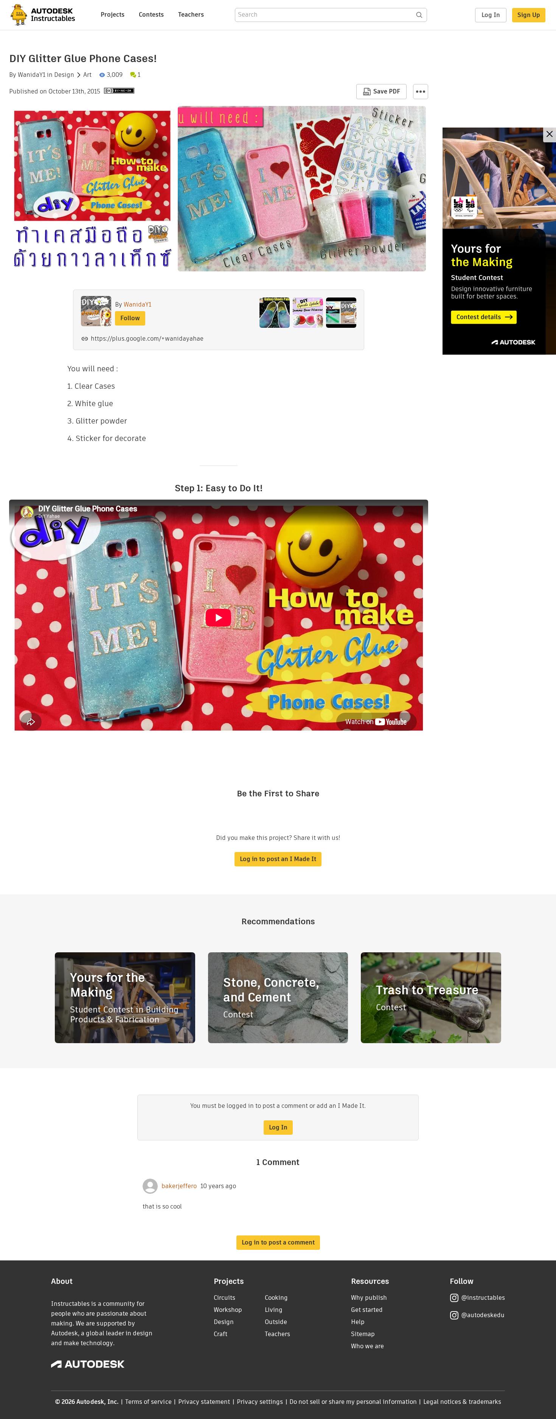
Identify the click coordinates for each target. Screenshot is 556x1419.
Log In (490, 15)
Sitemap (363, 1334)
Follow (130, 318)
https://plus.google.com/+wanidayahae (147, 338)
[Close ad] (549, 135)
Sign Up (528, 15)
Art (87, 75)
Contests (151, 14)
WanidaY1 (31, 75)
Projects (112, 14)
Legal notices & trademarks (462, 1401)
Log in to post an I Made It (278, 859)
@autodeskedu (483, 1315)
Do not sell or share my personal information (352, 1401)
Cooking (276, 1297)
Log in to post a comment (278, 1242)
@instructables (483, 1297)
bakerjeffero (179, 1186)
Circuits (224, 1297)
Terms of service (148, 1401)
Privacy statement (204, 1401)
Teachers (191, 14)
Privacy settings (260, 1401)
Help (358, 1322)
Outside (276, 1322)
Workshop (228, 1309)
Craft (220, 1334)
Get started (367, 1309)
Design (64, 75)
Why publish (369, 1297)
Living (274, 1309)
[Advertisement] (499, 241)
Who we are (367, 1346)
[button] (420, 91)
